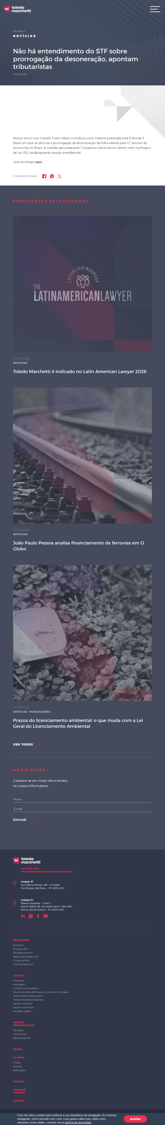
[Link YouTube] (45, 916)
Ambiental (18, 980)
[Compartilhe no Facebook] (44, 176)
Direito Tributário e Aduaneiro (28, 999)
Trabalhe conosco (19, 1091)
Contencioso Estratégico (26, 988)
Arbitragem (19, 984)
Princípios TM (20, 949)
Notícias (24, 36)
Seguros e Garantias (23, 1007)
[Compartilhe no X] (60, 176)
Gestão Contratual (22, 1003)
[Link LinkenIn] (23, 916)
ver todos (23, 744)
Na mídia (18, 1057)
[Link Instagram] (31, 916)
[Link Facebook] (38, 916)
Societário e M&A (22, 1011)
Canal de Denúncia (23, 964)
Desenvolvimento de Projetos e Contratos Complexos (41, 992)
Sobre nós (18, 945)
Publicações (40, 711)
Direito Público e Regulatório (28, 995)
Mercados (18, 1030)
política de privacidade (78, 1122)
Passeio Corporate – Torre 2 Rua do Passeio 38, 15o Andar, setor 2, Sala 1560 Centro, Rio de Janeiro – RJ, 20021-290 (46, 905)
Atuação (19, 975)
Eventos (18, 1081)
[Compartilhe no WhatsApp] (52, 176)
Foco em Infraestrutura (24, 1024)
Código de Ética (21, 960)
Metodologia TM (21, 1038)
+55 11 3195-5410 (30, 868)
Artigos (17, 1062)
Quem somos (21, 940)
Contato (18, 1100)
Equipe (17, 1049)
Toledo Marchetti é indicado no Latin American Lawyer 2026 (79, 371)
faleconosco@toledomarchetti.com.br (47, 871)
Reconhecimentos (23, 952)
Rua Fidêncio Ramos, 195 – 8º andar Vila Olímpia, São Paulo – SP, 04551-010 (42, 885)
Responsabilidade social (25, 956)
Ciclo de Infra (20, 1034)
